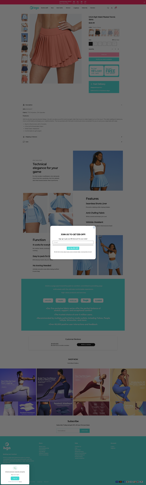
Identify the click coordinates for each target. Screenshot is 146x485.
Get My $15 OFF (73, 248)
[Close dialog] (94, 227)
